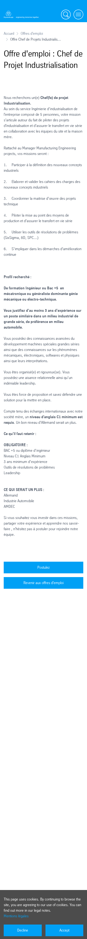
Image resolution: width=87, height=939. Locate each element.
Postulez (43, 567)
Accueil (9, 33)
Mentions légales (16, 916)
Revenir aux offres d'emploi (43, 583)
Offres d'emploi (32, 33)
